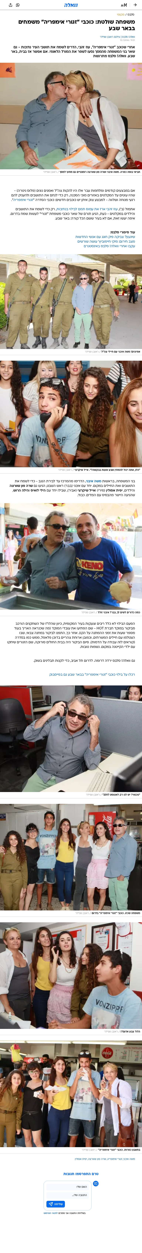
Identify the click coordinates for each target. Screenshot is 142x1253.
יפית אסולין (81, 1159)
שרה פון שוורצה (97, 1159)
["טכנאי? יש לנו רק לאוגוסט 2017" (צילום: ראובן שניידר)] (71, 741)
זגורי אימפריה (23, 200)
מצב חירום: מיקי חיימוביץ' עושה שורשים (106, 242)
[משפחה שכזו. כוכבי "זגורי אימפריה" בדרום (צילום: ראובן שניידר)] (71, 860)
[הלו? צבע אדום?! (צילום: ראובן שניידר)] (71, 978)
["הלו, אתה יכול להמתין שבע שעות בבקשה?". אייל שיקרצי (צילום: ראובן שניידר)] (71, 417)
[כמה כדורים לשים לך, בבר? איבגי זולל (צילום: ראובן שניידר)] (71, 559)
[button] (124, 5)
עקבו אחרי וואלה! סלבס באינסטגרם (109, 246)
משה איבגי (129, 1159)
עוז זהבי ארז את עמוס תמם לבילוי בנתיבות (87, 209)
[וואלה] (71, 5)
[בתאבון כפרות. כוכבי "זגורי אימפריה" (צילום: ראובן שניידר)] (71, 1097)
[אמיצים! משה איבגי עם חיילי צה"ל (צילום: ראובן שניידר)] (71, 304)
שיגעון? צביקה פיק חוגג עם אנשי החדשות (105, 237)
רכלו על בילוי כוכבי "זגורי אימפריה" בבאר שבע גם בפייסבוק (92, 675)
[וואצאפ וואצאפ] (18, 5)
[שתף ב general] (11, 5)
